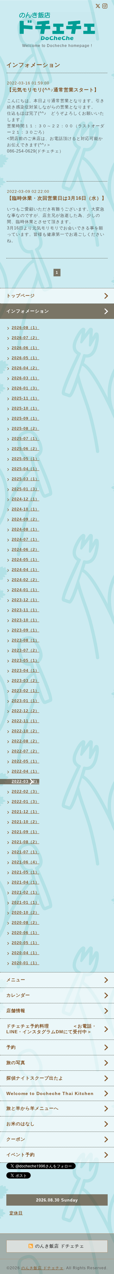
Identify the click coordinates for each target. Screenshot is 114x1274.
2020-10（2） (25, 912)
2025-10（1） (25, 408)
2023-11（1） (25, 610)
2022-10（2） (25, 731)
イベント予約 (20, 1154)
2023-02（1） (25, 691)
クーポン (15, 1139)
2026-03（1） (25, 378)
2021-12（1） (25, 812)
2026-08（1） (25, 328)
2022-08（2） (25, 741)
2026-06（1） (25, 348)
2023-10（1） (25, 620)
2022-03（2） (25, 781)
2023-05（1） (25, 660)
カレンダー (18, 995)
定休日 (16, 1213)
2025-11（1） (25, 398)
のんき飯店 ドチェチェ (42, 1268)
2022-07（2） (25, 751)
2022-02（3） (25, 791)
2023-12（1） (25, 600)
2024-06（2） (25, 549)
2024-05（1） (25, 559)
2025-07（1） (25, 438)
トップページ (20, 295)
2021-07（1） (25, 852)
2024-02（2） (25, 580)
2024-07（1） (25, 539)
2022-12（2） (25, 711)
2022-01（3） (25, 801)
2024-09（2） (25, 519)
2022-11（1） (25, 721)
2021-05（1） (25, 872)
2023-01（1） (25, 701)
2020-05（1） (25, 943)
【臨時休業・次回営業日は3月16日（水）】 (57, 198)
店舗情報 (15, 1010)
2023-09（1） (25, 630)
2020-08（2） (25, 922)
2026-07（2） (25, 338)
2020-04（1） (25, 953)
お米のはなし (20, 1123)
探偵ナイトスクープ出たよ (34, 1078)
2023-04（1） (25, 670)
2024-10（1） (25, 509)
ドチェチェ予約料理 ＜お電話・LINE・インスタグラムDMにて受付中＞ (51, 1028)
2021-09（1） (25, 832)
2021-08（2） (25, 842)
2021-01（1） (25, 902)
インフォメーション (27, 311)
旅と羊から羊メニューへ (32, 1108)
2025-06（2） (25, 449)
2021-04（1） (25, 882)
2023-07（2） (25, 650)
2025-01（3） (25, 489)
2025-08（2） (25, 428)
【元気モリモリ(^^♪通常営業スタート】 (53, 89)
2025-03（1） (25, 479)
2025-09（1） (25, 418)
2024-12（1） (25, 499)
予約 (11, 1047)
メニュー (15, 979)
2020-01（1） (25, 963)
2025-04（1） (25, 469)
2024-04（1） (25, 570)
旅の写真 (15, 1062)
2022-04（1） (25, 771)
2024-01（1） (25, 590)
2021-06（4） (25, 862)
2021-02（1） (25, 892)
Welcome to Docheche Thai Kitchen (50, 1093)
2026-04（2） (25, 368)
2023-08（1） (25, 640)
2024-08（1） (25, 529)
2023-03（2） (25, 680)
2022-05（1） (25, 761)
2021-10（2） (25, 822)
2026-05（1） (25, 358)
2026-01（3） (25, 388)
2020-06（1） (25, 933)
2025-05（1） (25, 459)
